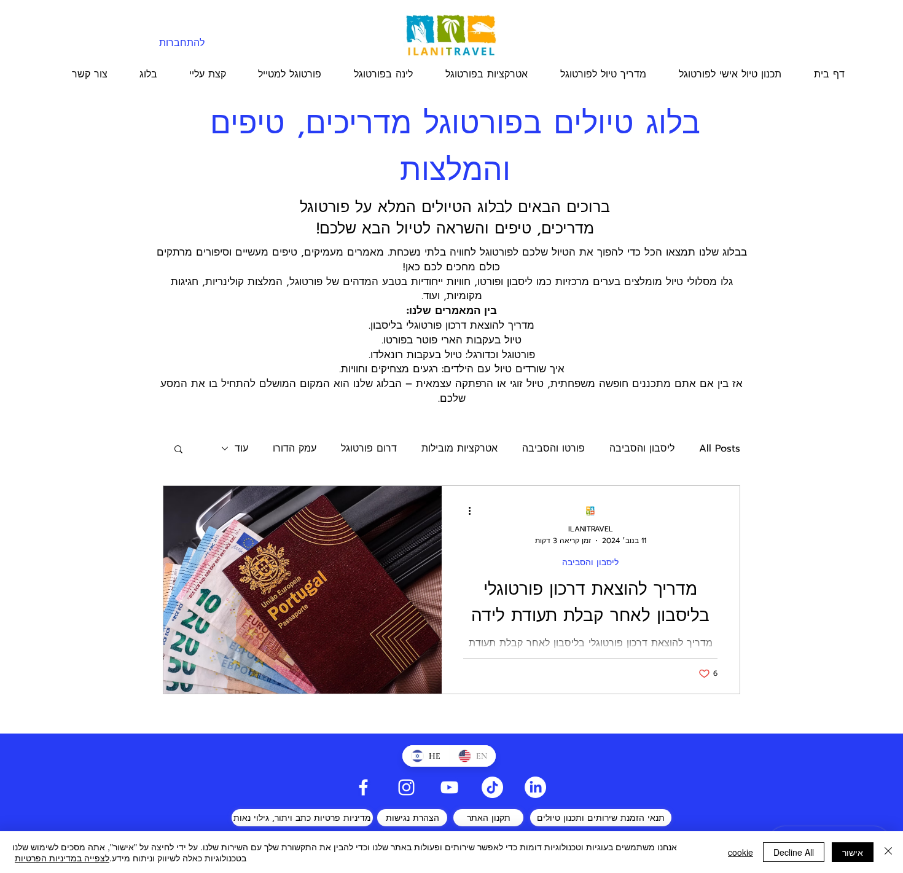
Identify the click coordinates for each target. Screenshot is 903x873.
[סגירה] (888, 852)
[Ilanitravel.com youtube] (449, 787)
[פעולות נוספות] (465, 511)
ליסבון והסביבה (641, 448)
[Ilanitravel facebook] (363, 787)
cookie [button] (740, 852)
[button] (178, 450)
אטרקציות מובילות (459, 448)
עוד (241, 448)
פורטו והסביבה (553, 448)
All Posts (719, 448)
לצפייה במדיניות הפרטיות (62, 857)
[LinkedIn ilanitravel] (535, 787)
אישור (852, 852)
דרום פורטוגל (369, 448)
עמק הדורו (294, 448)
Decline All (793, 852)
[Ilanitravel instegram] (406, 787)
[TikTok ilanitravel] (492, 787)
